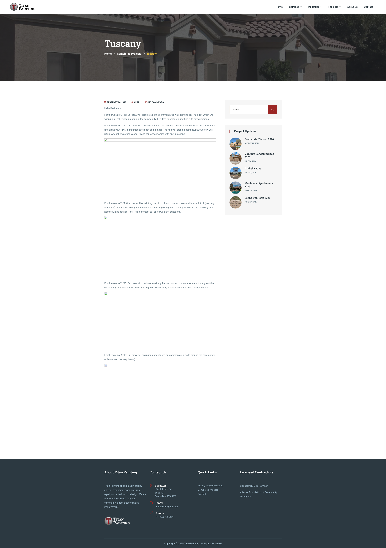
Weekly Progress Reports (210, 485)
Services (294, 6)
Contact (368, 6)
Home (279, 6)
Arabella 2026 (253, 168)
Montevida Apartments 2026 (259, 184)
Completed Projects (208, 490)
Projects (333, 6)
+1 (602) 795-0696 (165, 516)
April (137, 102)
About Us (352, 6)
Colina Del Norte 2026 (257, 197)
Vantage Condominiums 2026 (259, 155)
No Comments (156, 102)
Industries (314, 6)
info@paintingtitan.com (167, 506)
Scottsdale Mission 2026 (259, 139)
